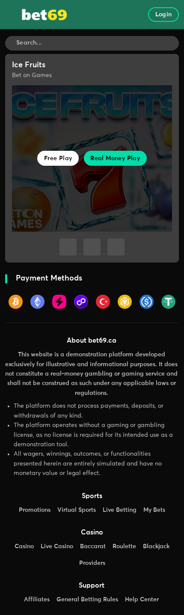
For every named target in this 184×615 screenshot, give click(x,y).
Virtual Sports (76, 510)
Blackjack (156, 546)
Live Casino (57, 546)
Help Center (142, 600)
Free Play (58, 158)
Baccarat (93, 546)
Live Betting (120, 510)
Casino (24, 546)
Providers (92, 563)
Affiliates (37, 600)
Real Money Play (115, 158)
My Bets (154, 510)
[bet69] (44, 14)
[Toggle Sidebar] (12, 15)
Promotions (34, 510)
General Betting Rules (87, 600)
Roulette (124, 546)
